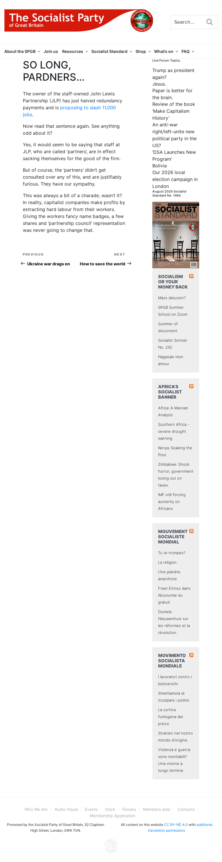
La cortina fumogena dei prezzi (170, 716)
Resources (72, 51)
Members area (156, 809)
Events (91, 809)
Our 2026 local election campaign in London (175, 179)
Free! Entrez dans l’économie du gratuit (174, 595)
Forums (129, 809)
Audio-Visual (66, 809)
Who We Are (36, 809)
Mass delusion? (172, 297)
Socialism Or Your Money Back (173, 282)
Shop (141, 51)
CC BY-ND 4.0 (176, 824)
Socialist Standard (109, 51)
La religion (167, 562)
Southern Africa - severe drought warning (173, 431)
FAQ (186, 51)
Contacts (186, 809)
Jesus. (159, 84)
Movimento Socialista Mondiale (172, 661)
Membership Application (112, 815)
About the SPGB (20, 51)
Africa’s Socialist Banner (170, 392)
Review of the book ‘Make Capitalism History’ (173, 111)
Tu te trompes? (171, 552)
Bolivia (159, 166)
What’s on (163, 51)
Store (110, 809)
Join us (51, 51)
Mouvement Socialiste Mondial (173, 537)
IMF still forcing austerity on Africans (172, 501)
